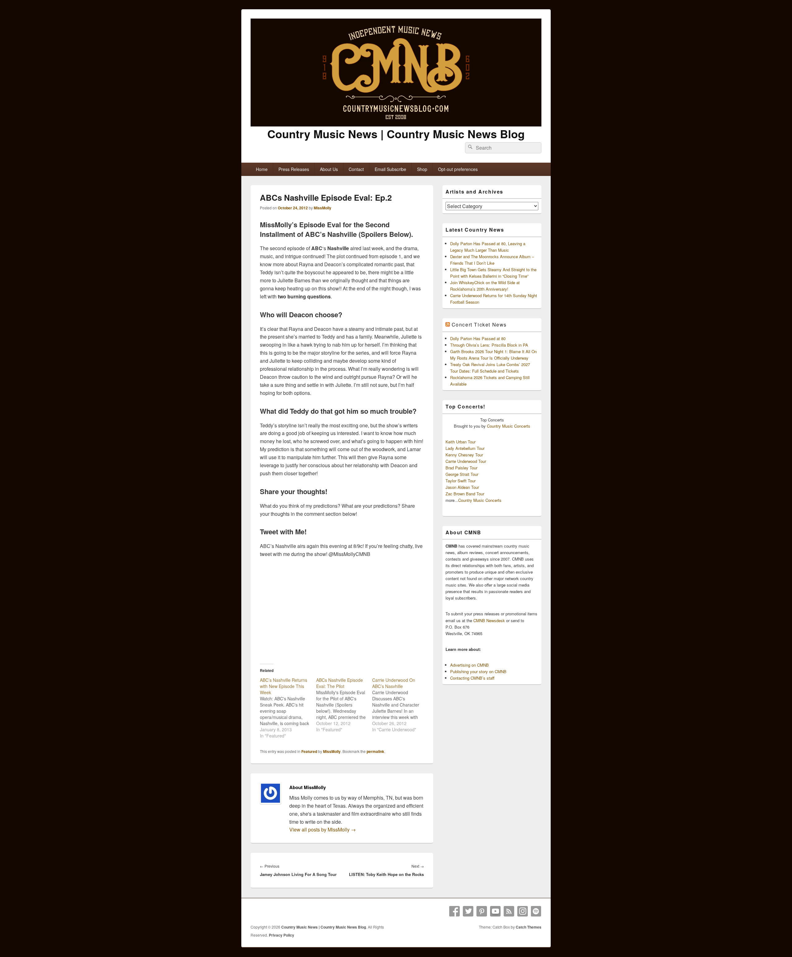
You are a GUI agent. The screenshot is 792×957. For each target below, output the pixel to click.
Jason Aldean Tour (462, 487)
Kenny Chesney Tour (464, 455)
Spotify (536, 911)
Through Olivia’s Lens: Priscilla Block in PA (489, 345)
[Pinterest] (481, 911)
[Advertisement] (342, 610)
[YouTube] (495, 911)
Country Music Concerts (508, 426)
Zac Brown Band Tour (465, 494)
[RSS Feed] (509, 911)
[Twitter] (468, 911)
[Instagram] (522, 911)
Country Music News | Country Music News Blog (396, 134)
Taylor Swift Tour (461, 481)
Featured (309, 751)
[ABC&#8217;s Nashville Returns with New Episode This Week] (288, 708)
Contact (356, 169)
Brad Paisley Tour (461, 468)
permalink (375, 751)
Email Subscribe (390, 169)
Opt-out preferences (458, 169)
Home (262, 169)
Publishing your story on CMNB (478, 671)
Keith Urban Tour (461, 442)
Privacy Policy (281, 935)
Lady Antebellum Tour (465, 448)
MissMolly (322, 208)
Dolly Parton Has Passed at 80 (478, 338)
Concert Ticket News (479, 324)
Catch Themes (528, 927)
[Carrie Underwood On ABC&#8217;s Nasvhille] (400, 705)
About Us (329, 169)
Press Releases (293, 169)
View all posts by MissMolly (322, 829)
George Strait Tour (462, 474)
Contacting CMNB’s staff (472, 678)
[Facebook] (454, 911)
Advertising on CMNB (469, 665)
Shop (422, 169)
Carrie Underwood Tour (466, 461)
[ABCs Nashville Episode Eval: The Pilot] (344, 705)
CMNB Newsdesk (489, 620)
